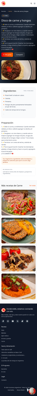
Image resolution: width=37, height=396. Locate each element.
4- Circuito (4, 358)
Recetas (3, 11)
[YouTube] (12, 321)
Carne (3, 341)
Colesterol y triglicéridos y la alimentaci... (13, 355)
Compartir (19, 55)
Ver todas (32, 185)
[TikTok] (22, 321)
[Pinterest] (27, 321)
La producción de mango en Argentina (12, 360)
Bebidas (3, 333)
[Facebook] (3, 321)
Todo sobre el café (6, 349)
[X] (17, 321)
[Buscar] (31, 3)
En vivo (3, 372)
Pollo (2, 330)
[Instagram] (8, 321)
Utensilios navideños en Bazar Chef (11, 352)
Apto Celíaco (5, 336)
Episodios (4, 369)
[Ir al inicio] (3, 3)
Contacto (3, 380)
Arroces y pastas (6, 338)
